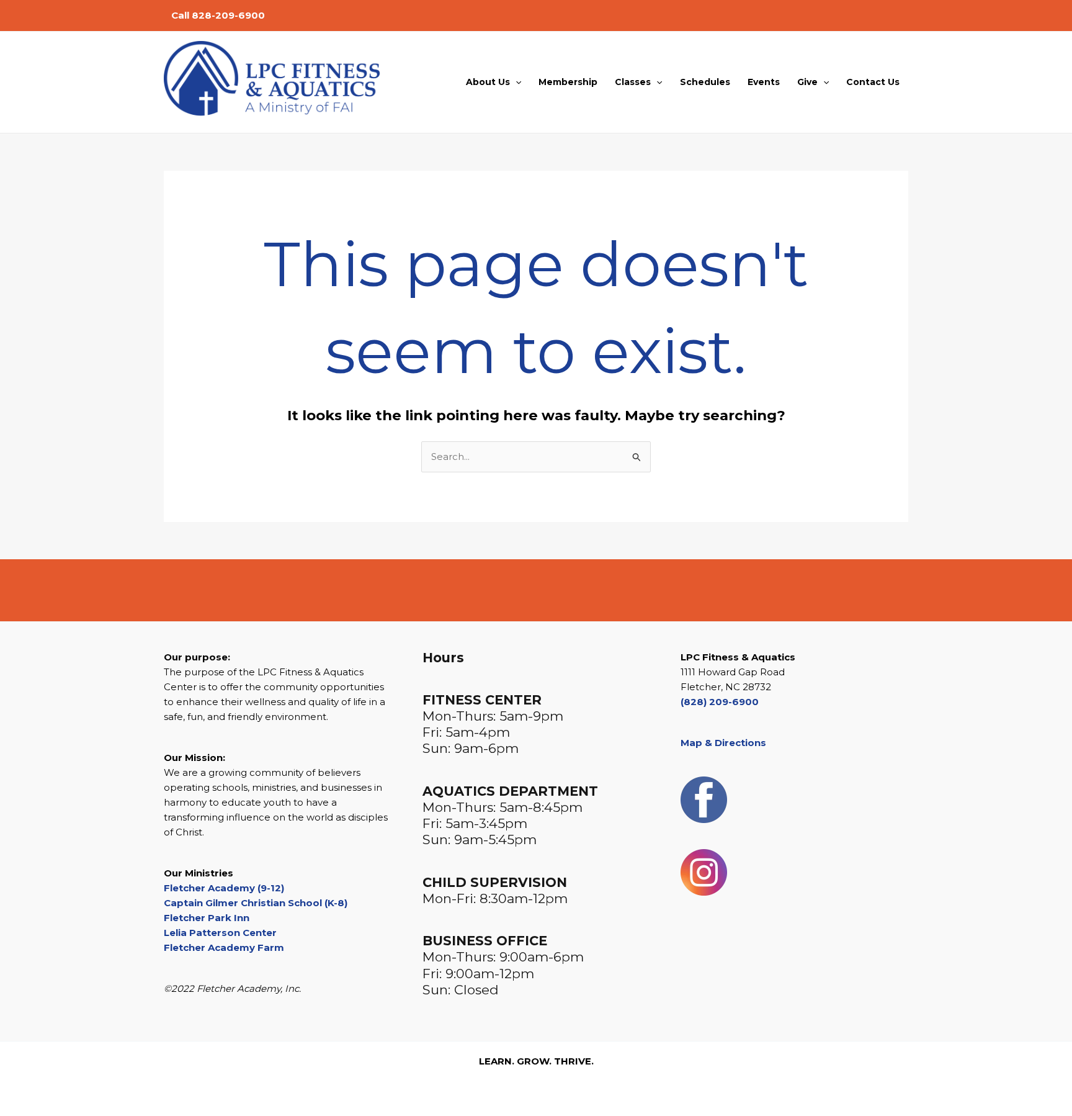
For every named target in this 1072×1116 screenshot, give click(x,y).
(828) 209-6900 (720, 702)
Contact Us (873, 82)
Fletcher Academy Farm (224, 947)
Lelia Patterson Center (220, 932)
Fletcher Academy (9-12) (224, 888)
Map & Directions (723, 743)
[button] (515, 82)
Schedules (705, 82)
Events (764, 82)
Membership (567, 82)
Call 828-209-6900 (218, 15)
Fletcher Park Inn (206, 918)
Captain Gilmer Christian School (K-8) (255, 903)
